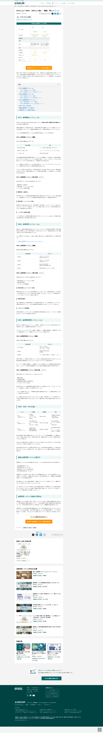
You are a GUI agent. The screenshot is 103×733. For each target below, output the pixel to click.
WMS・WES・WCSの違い (25, 105)
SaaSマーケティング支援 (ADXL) (52, 696)
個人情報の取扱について (36, 687)
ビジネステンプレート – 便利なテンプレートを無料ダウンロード (26, 712)
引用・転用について (47, 704)
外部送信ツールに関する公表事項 (32, 689)
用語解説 (34, 527)
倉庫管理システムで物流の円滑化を (27, 110)
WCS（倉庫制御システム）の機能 (27, 90)
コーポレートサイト (19, 704)
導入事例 (44, 621)
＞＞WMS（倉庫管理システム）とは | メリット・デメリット (29, 241)
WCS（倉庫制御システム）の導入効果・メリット (31, 91)
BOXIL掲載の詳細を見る (51, 678)
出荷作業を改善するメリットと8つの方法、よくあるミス (45, 604)
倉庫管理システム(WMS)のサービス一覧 (24, 19)
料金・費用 (45, 586)
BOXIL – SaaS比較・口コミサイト (21, 709)
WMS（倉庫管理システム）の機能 (27, 96)
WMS (17, 442)
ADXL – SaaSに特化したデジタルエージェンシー (48, 712)
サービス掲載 (52, 690)
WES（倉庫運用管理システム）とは (27, 99)
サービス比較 (45, 599)
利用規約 (28, 687)
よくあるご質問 (29, 691)
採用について (40, 704)
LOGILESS (24, 560)
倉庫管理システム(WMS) (27, 527)
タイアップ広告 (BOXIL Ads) (52, 693)
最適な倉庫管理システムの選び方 (26, 107)
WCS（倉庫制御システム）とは (26, 88)
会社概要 (26, 704)
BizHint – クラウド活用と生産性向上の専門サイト (73, 712)
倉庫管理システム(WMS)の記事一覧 (31, 6)
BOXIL (23, 0)
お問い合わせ (36, 691)
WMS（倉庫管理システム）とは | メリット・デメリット (45, 571)
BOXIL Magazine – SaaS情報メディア (46, 709)
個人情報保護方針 (33, 704)
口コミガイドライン (30, 692)
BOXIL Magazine (21, 6)
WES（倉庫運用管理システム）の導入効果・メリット (32, 103)
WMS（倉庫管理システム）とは (26, 94)
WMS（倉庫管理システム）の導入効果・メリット (31, 97)
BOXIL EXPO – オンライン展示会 (70, 709)
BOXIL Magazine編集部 (25, 16)
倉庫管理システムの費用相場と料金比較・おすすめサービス (46, 582)
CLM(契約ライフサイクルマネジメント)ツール (39, 658)
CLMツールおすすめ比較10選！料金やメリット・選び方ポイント (39, 653)
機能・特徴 (50, 658)
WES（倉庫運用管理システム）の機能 (28, 101)
